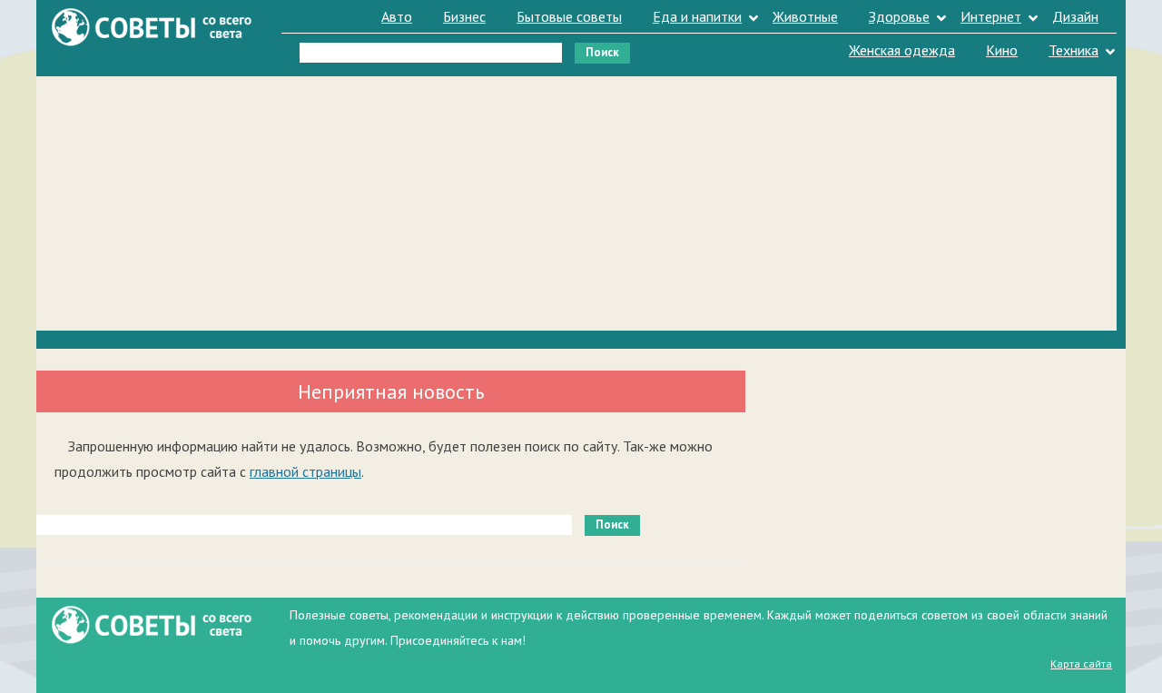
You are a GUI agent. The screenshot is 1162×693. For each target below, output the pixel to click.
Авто (396, 16)
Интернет (990, 16)
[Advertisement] (576, 203)
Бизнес (464, 16)
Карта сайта (1081, 663)
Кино (1002, 50)
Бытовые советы (569, 16)
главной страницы (305, 471)
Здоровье (899, 16)
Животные (805, 16)
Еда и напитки (697, 16)
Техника (1073, 50)
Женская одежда (902, 50)
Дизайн (1075, 16)
